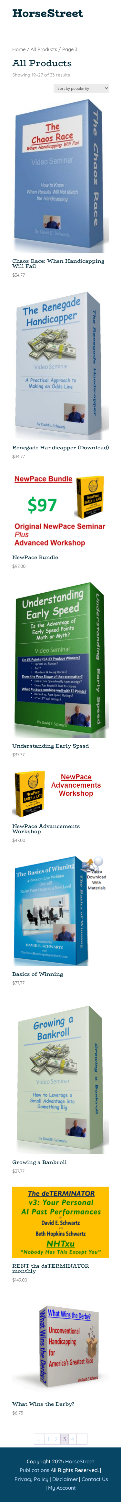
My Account (62, 1488)
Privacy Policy (31, 1479)
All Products (44, 49)
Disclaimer (65, 1479)
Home (18, 49)
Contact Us (95, 1479)
